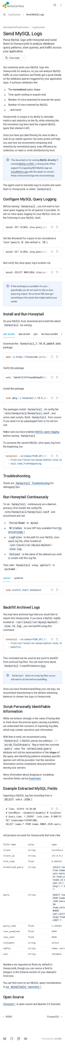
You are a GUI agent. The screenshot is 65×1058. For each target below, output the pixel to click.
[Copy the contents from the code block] (57, 227)
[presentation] (32, 227)
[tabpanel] (32, 384)
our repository (22, 986)
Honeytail (8, 1004)
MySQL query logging (47, 431)
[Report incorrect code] (52, 227)
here (43, 665)
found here (35, 778)
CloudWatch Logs (19, 172)
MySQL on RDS (26, 164)
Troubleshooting (33, 483)
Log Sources (38, 27)
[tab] (9, 334)
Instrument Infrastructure (16, 27)
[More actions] (60, 5)
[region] (32, 900)
